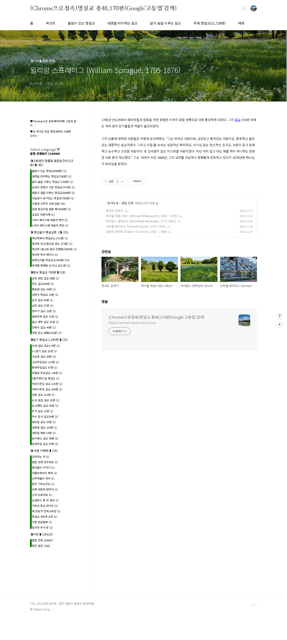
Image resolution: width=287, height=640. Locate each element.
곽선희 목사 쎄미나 (45, 255)
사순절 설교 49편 (44, 356)
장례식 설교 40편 (44, 327)
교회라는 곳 (40, 457)
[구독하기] (279, 324)
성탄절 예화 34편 (44, 433)
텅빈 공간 (41, 546)
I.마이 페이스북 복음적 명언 (50, 220)
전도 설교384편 (43, 284)
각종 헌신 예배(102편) (46, 333)
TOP (253, 605)
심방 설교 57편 (42, 306)
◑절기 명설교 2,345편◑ (49, 340)
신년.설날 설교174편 (46, 346)
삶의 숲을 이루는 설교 (165, 23)
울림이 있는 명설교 (81, 23)
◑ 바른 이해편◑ (44, 450)
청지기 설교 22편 (44, 311)
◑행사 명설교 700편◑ (47, 272)
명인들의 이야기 (43, 467)
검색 (244, 8)
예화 (241, 23)
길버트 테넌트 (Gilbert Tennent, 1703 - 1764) (136, 231)
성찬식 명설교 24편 (45, 295)
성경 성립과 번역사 (45, 489)
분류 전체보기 (45, 153)
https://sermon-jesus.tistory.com (132, 323)
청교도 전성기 (114, 211)
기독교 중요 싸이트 (45, 506)
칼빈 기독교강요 (43, 484)
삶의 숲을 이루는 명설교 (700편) (52, 182)
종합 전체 (127, 203)
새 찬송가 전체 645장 (46, 511)
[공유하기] (117, 181)
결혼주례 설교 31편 (45, 316)
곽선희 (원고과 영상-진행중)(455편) (54, 249)
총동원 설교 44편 (44, 289)
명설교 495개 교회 (44, 517)
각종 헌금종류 (42, 522)
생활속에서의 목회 (44, 473)
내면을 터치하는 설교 (122, 23)
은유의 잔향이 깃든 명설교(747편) (53, 187)
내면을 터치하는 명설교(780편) (51, 176)
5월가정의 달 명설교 (45, 378)
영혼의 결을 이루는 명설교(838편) (53, 193)
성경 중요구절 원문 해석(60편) (51, 209)
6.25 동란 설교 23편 (45, 400)
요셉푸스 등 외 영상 (45, 500)
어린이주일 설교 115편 (47, 384)
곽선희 (50, 23)
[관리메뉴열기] (279, 316)
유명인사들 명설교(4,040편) (50, 260)
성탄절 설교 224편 (44, 427)
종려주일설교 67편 (44, 367)
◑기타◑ (112, 203)
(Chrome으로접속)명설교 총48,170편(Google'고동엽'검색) (103, 8)
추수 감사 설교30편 (45, 416)
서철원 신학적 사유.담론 (48, 204)
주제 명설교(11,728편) (210, 23)
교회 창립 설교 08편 (45, 278)
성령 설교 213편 (43, 395)
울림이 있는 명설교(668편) (49, 171)
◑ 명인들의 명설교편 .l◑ (49, 232)
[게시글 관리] (122, 181)
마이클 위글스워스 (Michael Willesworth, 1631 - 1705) (142, 216)
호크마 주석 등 (42, 527)
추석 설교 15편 (42, 411)
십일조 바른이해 (43, 214)
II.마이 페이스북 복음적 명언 (50, 225)
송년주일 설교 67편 (45, 444)
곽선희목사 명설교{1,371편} (50, 238)
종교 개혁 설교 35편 (45, 322)
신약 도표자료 (42, 495)
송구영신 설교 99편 (45, 438)
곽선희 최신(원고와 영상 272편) (52, 244)
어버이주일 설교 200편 (47, 389)
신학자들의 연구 (43, 478)
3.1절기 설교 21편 (44, 351)
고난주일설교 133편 (45, 362)
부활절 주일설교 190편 (47, 373)
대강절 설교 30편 (44, 422)
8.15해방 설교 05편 (45, 406)
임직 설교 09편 (42, 300)
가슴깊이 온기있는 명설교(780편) (53, 198)
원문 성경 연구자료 (45, 462)
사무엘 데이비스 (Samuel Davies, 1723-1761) (136, 226)
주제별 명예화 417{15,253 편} (51, 265)
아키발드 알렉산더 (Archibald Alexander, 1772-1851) (141, 221)
